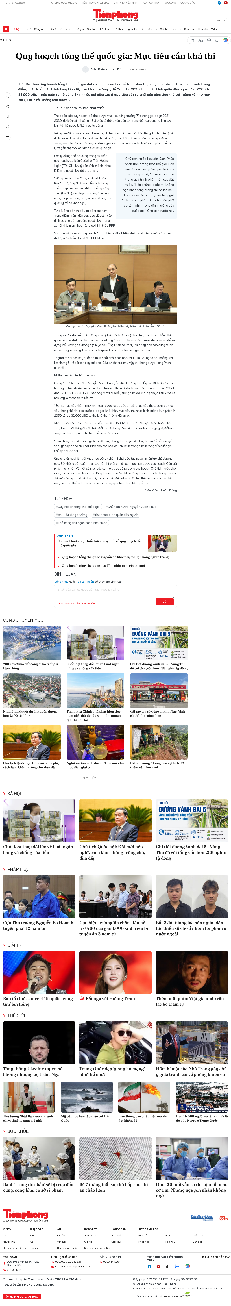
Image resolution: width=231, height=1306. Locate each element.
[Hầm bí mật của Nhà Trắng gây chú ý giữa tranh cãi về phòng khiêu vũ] (192, 1043)
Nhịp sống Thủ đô (67, 1247)
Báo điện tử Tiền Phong (115, 15)
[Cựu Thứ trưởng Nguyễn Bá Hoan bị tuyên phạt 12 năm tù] (39, 896)
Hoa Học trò (150, 2)
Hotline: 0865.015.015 (63, 2)
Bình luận (7, 126)
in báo (209, 40)
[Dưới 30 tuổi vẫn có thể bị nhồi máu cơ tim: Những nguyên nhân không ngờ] (192, 1158)
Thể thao (118, 29)
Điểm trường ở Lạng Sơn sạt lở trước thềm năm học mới (157, 765)
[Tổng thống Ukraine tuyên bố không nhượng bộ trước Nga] (39, 1043)
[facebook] (219, 3)
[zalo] (179, 1266)
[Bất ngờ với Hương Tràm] (115, 972)
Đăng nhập (61, 581)
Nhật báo (36, 1229)
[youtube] (226, 3)
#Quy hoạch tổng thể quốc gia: (78, 507)
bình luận (217, 40)
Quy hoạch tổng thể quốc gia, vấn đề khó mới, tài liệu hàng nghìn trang (115, 557)
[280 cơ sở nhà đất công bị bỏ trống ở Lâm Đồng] (32, 643)
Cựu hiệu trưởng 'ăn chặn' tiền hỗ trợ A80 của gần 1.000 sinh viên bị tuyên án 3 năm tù (113, 928)
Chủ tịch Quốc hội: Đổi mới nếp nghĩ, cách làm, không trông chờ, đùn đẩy (31, 765)
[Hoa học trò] (223, 1218)
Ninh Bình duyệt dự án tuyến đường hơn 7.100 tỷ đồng (30, 713)
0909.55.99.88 (64, 1261)
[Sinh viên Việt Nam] (202, 1218)
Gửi (164, 601)
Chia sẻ (7, 106)
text (200, 40)
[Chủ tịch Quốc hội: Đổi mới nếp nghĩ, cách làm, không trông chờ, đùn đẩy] (32, 742)
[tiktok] (169, 1267)
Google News (225, 40)
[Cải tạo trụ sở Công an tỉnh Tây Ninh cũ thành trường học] (159, 690)
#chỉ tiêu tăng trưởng (71, 515)
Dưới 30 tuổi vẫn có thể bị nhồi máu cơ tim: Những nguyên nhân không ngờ (192, 1190)
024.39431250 (15, 1270)
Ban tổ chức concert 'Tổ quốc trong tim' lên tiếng (38, 1001)
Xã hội (16, 29)
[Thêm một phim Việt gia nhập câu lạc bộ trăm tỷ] (192, 972)
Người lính (132, 29)
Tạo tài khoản (85, 581)
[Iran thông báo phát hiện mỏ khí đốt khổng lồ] (144, 1097)
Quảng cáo (187, 2)
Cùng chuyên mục (23, 620)
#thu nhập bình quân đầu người (115, 515)
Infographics (148, 1229)
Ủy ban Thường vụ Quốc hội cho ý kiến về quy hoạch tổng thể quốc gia (100, 543)
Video (214, 29)
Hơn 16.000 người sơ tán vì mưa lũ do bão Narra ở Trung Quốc (202, 1118)
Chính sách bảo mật (216, 1257)
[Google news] (189, 1266)
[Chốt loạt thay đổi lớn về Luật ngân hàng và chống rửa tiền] (95, 643)
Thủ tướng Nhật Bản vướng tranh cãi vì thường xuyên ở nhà (28, 1118)
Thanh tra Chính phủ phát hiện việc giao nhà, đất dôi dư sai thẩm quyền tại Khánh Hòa (94, 715)
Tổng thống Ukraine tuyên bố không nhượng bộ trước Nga (33, 1071)
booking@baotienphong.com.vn (73, 1266)
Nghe (7, 96)
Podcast (90, 1229)
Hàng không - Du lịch (15, 1247)
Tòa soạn (169, 2)
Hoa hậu (203, 29)
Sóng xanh (40, 29)
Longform (118, 1229)
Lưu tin (7, 116)
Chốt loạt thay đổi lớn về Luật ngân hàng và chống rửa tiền (93, 666)
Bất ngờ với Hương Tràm (110, 998)
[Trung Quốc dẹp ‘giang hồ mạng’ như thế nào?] (115, 1043)
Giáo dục (176, 29)
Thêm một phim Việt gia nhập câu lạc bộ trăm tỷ (190, 1001)
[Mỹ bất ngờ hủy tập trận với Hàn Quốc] (87, 1097)
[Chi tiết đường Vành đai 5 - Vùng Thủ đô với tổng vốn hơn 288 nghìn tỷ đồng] (159, 643)
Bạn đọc (197, 1241)
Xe (142, 29)
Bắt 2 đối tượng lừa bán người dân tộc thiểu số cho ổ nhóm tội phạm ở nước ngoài (191, 928)
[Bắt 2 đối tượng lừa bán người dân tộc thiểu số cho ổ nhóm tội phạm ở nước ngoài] (192, 896)
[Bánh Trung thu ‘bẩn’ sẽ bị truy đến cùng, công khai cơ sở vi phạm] (39, 1158)
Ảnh (60, 1229)
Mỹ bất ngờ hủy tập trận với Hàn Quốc (85, 1118)
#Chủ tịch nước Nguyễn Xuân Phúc (131, 507)
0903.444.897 (111, 1261)
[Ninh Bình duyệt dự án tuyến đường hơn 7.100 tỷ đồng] (32, 690)
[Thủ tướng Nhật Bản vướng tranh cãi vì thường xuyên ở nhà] (29, 1097)
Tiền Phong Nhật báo (95, 2)
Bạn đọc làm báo (24, 1296)
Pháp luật (104, 29)
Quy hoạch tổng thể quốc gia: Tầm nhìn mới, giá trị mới (103, 565)
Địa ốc (53, 29)
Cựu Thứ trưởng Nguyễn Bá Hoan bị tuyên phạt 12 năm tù (39, 925)
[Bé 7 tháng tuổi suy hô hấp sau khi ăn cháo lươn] (115, 1158)
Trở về (7, 136)
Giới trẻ (91, 29)
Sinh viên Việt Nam (125, 2)
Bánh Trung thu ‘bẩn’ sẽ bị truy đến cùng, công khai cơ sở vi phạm (38, 1187)
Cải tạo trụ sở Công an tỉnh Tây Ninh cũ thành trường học (157, 713)
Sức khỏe (65, 29)
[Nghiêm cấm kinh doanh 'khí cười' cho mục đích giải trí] (95, 742)
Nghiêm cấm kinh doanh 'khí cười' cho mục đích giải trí (95, 765)
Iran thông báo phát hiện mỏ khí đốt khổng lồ (142, 1118)
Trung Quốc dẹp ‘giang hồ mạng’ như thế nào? (112, 1071)
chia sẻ (192, 40)
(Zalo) (77, 1261)
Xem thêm (225, 29)
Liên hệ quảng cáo (64, 1257)
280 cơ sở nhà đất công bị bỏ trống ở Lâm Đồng (30, 666)
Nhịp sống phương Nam (97, 1247)
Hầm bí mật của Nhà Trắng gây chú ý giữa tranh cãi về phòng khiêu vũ (191, 1071)
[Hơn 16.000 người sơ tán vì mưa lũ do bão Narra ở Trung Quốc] (202, 1097)
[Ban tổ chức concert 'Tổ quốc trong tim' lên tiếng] (39, 972)
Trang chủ (6, 29)
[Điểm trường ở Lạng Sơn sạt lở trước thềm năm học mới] (159, 742)
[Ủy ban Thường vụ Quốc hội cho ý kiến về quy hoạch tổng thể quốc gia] (162, 543)
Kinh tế (27, 29)
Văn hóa (152, 29)
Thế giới (79, 29)
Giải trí (164, 29)
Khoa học (189, 29)
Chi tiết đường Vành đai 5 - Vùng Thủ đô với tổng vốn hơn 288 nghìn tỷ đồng (159, 666)
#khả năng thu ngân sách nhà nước (81, 523)
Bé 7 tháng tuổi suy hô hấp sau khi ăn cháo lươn (113, 1187)
